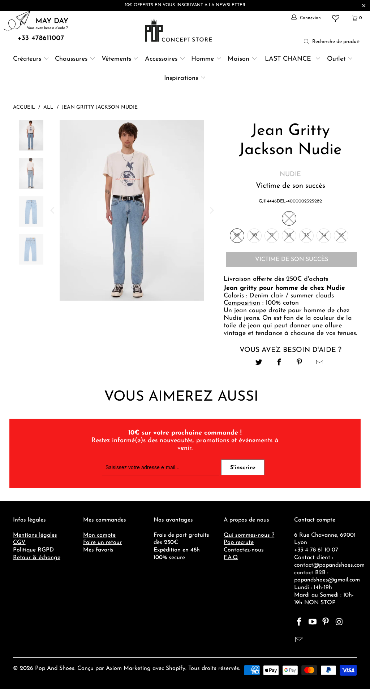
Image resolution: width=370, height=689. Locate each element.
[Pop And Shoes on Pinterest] (325, 623)
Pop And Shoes (54, 668)
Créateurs (27, 59)
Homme (202, 59)
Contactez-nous (244, 550)
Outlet (336, 59)
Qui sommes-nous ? (249, 535)
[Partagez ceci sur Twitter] (259, 363)
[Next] (211, 210)
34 (323, 235)
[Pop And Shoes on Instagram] (339, 623)
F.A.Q (231, 558)
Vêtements (116, 59)
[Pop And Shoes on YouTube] (312, 623)
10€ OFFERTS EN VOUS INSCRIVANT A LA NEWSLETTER (185, 5)
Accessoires (161, 59)
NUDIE (290, 174)
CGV (19, 542)
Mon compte (99, 535)
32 (289, 235)
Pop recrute (239, 542)
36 (341, 235)
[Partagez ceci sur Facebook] (279, 363)
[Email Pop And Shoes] (299, 641)
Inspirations (182, 78)
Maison (238, 59)
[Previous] (53, 210)
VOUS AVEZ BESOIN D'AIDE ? (290, 350)
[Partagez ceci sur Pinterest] (299, 363)
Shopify (175, 668)
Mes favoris (98, 550)
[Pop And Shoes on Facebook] (299, 623)
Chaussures (71, 59)
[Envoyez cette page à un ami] (320, 363)
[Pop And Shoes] (179, 30)
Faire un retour (102, 542)
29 (237, 235)
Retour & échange (36, 558)
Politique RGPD (33, 550)
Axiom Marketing (128, 668)
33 (306, 235)
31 (272, 235)
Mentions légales (35, 535)
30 (254, 235)
